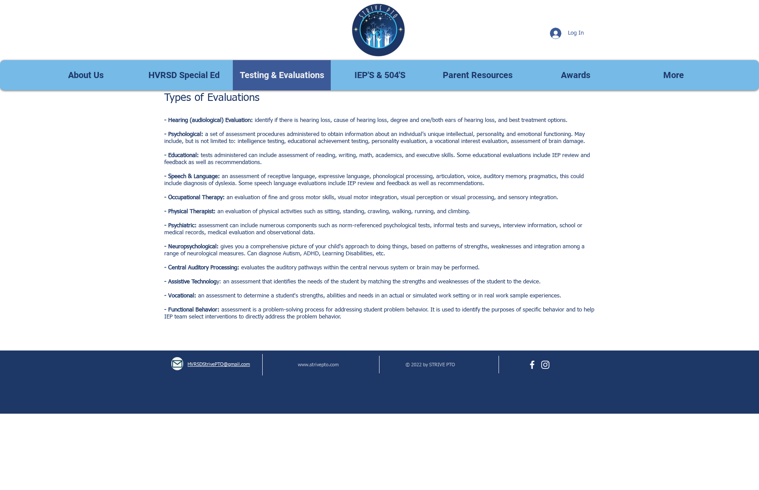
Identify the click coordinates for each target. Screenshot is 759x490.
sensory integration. (533, 197)
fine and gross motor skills (301, 197)
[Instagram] (545, 364)
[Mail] (177, 363)
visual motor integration (367, 197)
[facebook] (532, 364)
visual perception (421, 197)
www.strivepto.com (318, 364)
